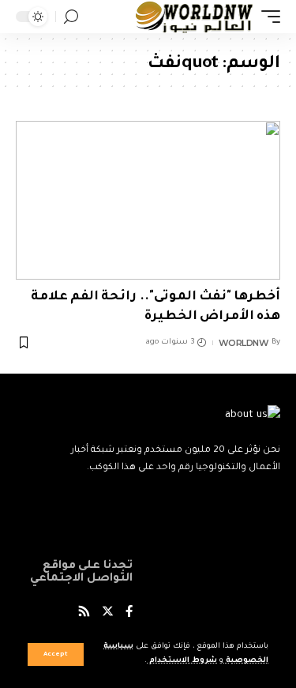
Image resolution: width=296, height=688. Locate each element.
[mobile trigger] (266, 16)
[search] (71, 17)
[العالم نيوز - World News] (194, 16)
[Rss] (84, 613)
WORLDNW (244, 342)
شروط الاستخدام (182, 660)
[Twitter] (108, 613)
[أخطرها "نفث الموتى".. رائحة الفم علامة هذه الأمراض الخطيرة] (148, 200)
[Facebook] (129, 613)
